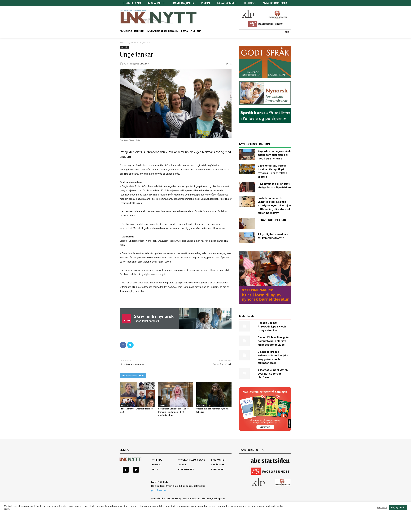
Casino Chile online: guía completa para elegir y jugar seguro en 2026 (273, 341)
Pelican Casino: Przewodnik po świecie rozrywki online (272, 326)
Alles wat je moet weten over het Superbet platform (273, 373)
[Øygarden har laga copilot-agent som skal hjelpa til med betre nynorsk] (247, 154)
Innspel (156, 464)
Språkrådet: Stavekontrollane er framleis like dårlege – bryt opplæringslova (173, 412)
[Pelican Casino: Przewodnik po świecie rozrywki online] (247, 326)
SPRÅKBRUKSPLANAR (272, 220)
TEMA (155, 469)
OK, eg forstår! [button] (398, 507)
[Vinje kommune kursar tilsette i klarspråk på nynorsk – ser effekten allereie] (247, 169)
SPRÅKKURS (217, 464)
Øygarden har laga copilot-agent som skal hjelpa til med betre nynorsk (274, 155)
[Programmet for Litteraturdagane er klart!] (137, 394)
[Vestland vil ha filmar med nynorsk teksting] (214, 394)
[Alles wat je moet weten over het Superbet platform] (247, 373)
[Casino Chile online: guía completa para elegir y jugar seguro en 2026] (247, 341)
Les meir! (382, 507)
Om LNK (182, 464)
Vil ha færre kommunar (132, 364)
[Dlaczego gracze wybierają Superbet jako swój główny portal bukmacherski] (247, 355)
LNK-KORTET (218, 459)
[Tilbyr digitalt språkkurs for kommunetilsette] (247, 237)
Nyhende (132, 42)
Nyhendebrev (186, 469)
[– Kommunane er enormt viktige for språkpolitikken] (247, 187)
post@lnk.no (158, 490)
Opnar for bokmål (222, 364)
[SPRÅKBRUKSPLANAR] (247, 223)
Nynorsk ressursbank (191, 459)
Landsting (217, 469)
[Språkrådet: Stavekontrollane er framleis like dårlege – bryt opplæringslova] (175, 394)
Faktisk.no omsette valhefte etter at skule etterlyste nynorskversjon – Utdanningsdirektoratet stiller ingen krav (274, 205)
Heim (122, 42)
